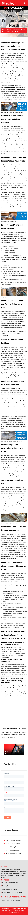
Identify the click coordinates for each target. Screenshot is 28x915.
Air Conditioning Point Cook (13, 853)
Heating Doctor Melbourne (19, 908)
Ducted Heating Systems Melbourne (12, 892)
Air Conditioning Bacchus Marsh (15, 847)
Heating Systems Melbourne (13, 840)
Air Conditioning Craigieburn (13, 850)
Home (4, 30)
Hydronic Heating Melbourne (10, 882)
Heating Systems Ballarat (13, 844)
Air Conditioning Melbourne (9, 889)
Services (9, 30)
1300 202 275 (16, 7)
